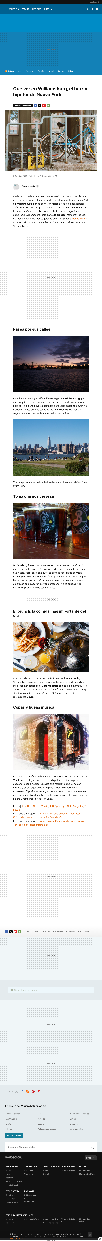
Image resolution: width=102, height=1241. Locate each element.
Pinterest (33, 1091)
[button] (30, 186)
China (70, 71)
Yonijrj (44, 806)
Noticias (36, 9)
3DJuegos (28, 1170)
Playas (9, 1129)
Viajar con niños (76, 1129)
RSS (28, 1091)
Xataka (8, 1170)
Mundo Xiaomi (12, 1185)
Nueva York (78, 218)
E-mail (48, 105)
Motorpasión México (84, 1220)
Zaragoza (30, 71)
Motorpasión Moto (87, 1174)
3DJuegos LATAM (31, 1219)
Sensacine (47, 1170)
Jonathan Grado (31, 806)
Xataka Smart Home (14, 1181)
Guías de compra (13, 1114)
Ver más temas (14, 1136)
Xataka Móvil (11, 1174)
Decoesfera (11, 1199)
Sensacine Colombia (51, 1223)
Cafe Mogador (75, 806)
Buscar (92, 1147)
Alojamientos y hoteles (79, 1114)
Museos (41, 1114)
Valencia (51, 71)
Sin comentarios (24, 105)
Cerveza (71, 931)
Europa (48, 9)
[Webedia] (96, 2)
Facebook (92, 9)
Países (11, 71)
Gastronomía (11, 1119)
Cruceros (74, 1124)
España (25, 9)
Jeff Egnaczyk (58, 806)
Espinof (46, 1174)
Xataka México (12, 1219)
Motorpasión (84, 1170)
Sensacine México (50, 1219)
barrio (47, 931)
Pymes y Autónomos (29, 1200)
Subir (89, 1158)
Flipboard (97, 9)
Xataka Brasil (11, 1223)
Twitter (87, 9)
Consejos (13, 9)
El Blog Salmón (30, 1195)
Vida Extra (28, 1174)
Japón (20, 71)
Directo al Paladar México (68, 1220)
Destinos (9, 1124)
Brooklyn (59, 931)
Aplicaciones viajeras (47, 1129)
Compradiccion (12, 1202)
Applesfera (10, 1178)
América (37, 931)
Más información (16, 1238)
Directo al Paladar (68, 1170)
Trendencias (11, 1195)
